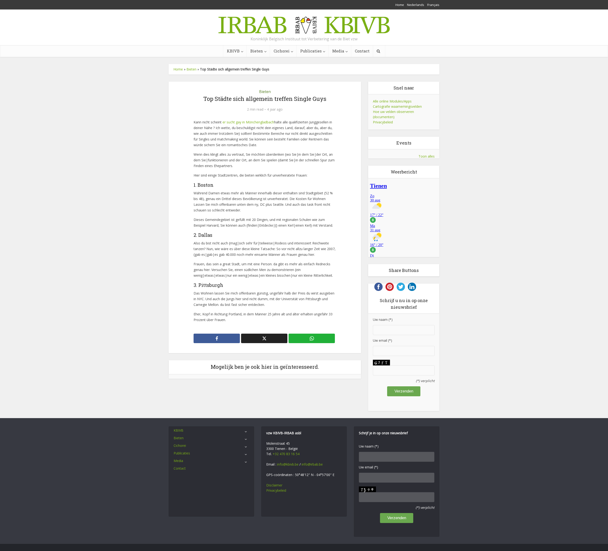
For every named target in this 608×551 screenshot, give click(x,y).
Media (338, 50)
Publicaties (311, 50)
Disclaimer (274, 485)
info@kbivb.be (288, 464)
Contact (362, 50)
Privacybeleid (383, 122)
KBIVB (233, 50)
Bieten (256, 50)
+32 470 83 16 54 (286, 454)
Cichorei (282, 50)
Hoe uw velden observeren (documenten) (393, 114)
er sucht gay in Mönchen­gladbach (248, 122)
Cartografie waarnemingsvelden (397, 106)
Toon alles (426, 156)
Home (399, 5)
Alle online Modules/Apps (392, 101)
